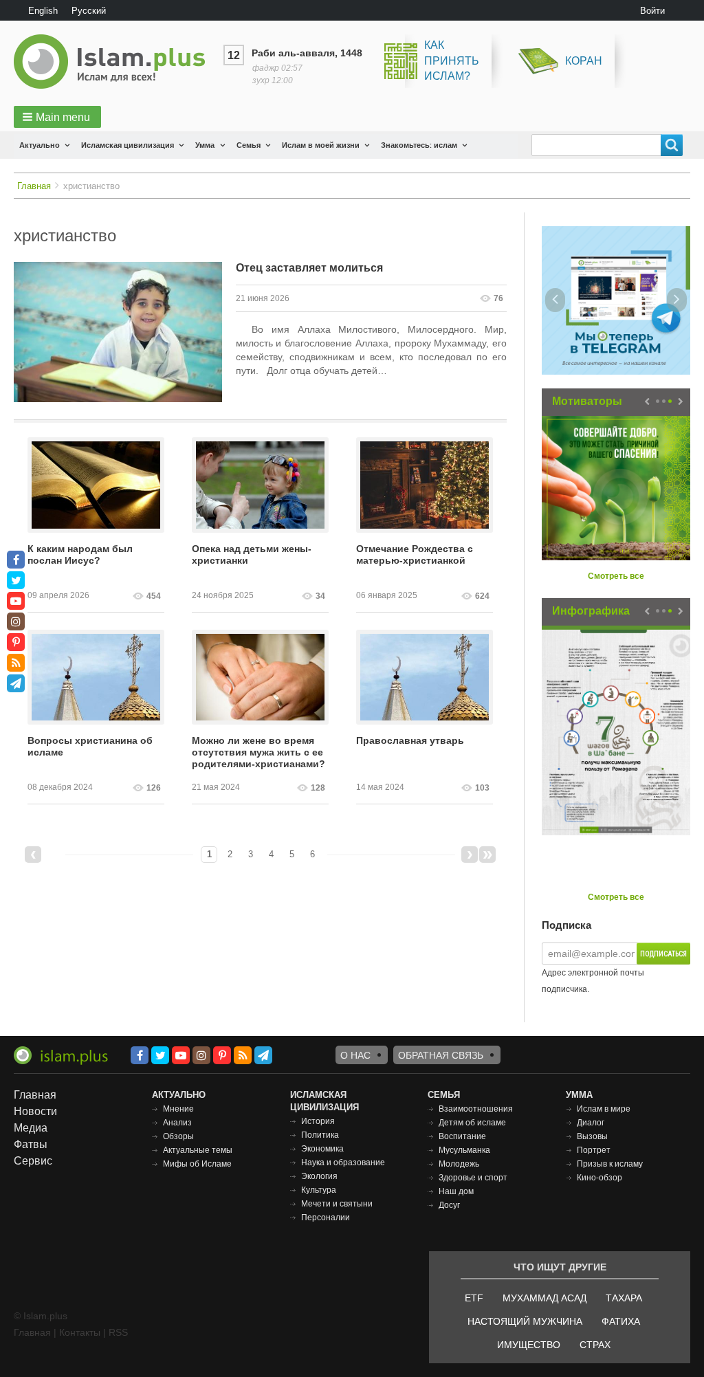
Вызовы (592, 1136)
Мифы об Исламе (197, 1164)
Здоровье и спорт (473, 1177)
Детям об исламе (472, 1122)
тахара (624, 1297)
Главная (34, 186)
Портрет (593, 1150)
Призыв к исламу (610, 1164)
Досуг (449, 1205)
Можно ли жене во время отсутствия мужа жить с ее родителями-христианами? (258, 752)
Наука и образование (343, 1162)
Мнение (178, 1109)
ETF (474, 1297)
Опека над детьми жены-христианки (251, 554)
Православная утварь (410, 740)
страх (595, 1344)
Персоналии (325, 1217)
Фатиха (621, 1321)
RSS (118, 1332)
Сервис (33, 1161)
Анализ (177, 1122)
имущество (528, 1344)
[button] (57, 117)
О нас (355, 1055)
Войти (652, 10)
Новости (35, 1111)
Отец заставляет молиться (309, 268)
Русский (89, 10)
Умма (204, 145)
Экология (319, 1176)
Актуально (39, 145)
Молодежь (459, 1164)
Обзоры (178, 1136)
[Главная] (115, 61)
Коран (583, 61)
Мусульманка (464, 1150)
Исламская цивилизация (127, 145)
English (43, 10)
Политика (320, 1135)
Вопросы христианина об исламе (90, 746)
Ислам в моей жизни (321, 145)
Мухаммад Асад (544, 1297)
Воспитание (462, 1136)
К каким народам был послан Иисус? (80, 554)
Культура (318, 1190)
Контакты (79, 1332)
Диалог (590, 1122)
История (318, 1121)
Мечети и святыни (337, 1204)
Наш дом (456, 1191)
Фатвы (30, 1144)
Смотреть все (616, 576)
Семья (248, 145)
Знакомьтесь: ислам (419, 145)
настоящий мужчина (525, 1321)
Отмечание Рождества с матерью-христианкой (414, 554)
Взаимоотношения (476, 1109)
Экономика (322, 1149)
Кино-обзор (599, 1177)
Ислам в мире (603, 1109)
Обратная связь (440, 1055)
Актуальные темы (197, 1150)
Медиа (30, 1128)
